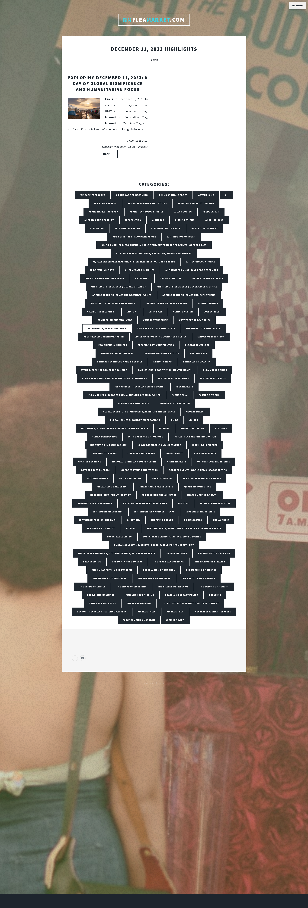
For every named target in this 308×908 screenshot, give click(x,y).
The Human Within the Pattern (112, 569)
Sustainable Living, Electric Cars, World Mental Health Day (154, 544)
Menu (299, 5)
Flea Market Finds (215, 370)
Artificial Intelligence (207, 278)
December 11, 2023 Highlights (106, 328)
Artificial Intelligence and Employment (189, 295)
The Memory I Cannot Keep (110, 578)
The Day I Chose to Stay (127, 561)
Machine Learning (89, 461)
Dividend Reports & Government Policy (161, 336)
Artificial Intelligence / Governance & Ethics (187, 286)
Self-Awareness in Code (215, 503)
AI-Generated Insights (139, 270)
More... (107, 154)
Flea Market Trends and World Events (140, 386)
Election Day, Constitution (156, 345)
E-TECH (150, 683)
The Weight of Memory (214, 586)
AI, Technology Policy (200, 261)
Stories (131, 528)
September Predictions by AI (97, 519)
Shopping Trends (162, 519)
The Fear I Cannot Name (168, 561)
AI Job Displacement (204, 228)
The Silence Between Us (173, 586)
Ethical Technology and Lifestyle (119, 361)
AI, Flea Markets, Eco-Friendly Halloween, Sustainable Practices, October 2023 (154, 245)
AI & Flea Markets (105, 203)
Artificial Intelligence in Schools (113, 303)
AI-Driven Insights (102, 270)
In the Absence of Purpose (145, 436)
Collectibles (212, 311)
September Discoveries (108, 511)
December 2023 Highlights (203, 328)
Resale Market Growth (202, 494)
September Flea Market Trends (154, 511)
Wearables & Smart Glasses (213, 611)
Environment (198, 353)
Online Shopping (130, 478)
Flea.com (154, 19)
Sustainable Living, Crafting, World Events (172, 536)
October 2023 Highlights (213, 461)
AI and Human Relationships (196, 203)
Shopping (133, 519)
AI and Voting (183, 211)
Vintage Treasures (92, 195)
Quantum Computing (197, 486)
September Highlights (200, 511)
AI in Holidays (214, 220)
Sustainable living (119, 536)
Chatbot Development (101, 311)
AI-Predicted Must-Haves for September (191, 270)
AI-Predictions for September (104, 278)
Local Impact (174, 453)
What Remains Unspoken (139, 619)
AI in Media (97, 228)
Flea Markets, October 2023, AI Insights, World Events (124, 395)
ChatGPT (132, 311)
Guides (193, 420)
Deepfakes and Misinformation (103, 336)
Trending (215, 594)
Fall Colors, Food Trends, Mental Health (165, 370)
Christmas (155, 311)
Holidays (221, 428)
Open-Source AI (162, 478)
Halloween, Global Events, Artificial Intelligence (114, 428)
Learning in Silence (205, 445)
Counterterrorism (155, 320)
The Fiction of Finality (210, 561)
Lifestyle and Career (141, 453)
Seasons (183, 503)
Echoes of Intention (210, 336)
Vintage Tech (175, 611)
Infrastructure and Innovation (195, 436)
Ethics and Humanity (197, 361)
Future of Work (209, 395)
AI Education (211, 211)
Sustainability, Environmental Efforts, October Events (184, 528)
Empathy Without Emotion (161, 353)
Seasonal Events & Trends (95, 503)
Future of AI (179, 395)
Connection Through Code (114, 320)
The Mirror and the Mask (154, 578)
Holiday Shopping (192, 428)
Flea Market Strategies (173, 378)
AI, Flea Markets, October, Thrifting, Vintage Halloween (154, 253)
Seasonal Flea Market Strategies (145, 503)
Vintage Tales (147, 611)
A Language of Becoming (132, 195)
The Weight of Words (101, 594)
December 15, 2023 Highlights (156, 328)
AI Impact (158, 220)
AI (226, 195)
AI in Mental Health (127, 228)
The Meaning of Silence (201, 569)
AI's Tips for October (181, 236)
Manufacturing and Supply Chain (134, 461)
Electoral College (197, 345)
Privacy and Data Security (156, 486)
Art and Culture (171, 278)
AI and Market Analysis (104, 211)
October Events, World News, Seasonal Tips (198, 470)
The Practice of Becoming (198, 578)
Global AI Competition (175, 403)
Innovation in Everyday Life (108, 445)
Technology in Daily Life (214, 553)
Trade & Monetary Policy (181, 594)
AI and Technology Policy (147, 211)
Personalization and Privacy (202, 478)
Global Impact (195, 411)
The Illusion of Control (159, 569)
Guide (174, 420)
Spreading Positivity (101, 528)
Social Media (221, 519)
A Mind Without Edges (173, 195)
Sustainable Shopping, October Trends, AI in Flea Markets (116, 553)
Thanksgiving (92, 561)
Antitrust (142, 278)
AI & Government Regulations (147, 203)
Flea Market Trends (213, 378)
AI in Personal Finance (166, 228)
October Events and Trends (139, 470)
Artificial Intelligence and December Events (122, 295)
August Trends (208, 303)
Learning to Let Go (104, 453)
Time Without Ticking (139, 594)
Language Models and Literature (159, 445)
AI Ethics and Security (99, 220)
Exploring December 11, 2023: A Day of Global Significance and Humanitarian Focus (108, 83)
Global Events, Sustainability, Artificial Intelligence (139, 411)
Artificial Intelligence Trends (166, 303)
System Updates (176, 553)
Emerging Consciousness (117, 353)
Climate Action (183, 311)
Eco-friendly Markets (112, 345)
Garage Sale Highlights (134, 403)
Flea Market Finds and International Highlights (114, 378)
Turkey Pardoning (139, 603)
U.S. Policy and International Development (190, 603)
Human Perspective (104, 436)
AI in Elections (185, 220)
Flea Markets (184, 386)
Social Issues (193, 519)
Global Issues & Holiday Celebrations (135, 420)
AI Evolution (133, 220)
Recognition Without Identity (110, 494)
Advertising (206, 195)
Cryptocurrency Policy (194, 320)
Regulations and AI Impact (159, 494)
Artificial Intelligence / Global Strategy (118, 286)
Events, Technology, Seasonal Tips (104, 370)
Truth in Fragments (102, 603)
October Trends (97, 478)
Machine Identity (205, 453)
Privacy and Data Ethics (112, 486)
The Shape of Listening (131, 586)
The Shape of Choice (92, 586)
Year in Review (175, 619)
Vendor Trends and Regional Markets (102, 611)
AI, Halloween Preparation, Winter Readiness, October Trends (134, 261)
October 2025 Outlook (95, 470)
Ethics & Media (162, 361)
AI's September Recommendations (134, 236)
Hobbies (164, 428)
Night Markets (176, 461)
